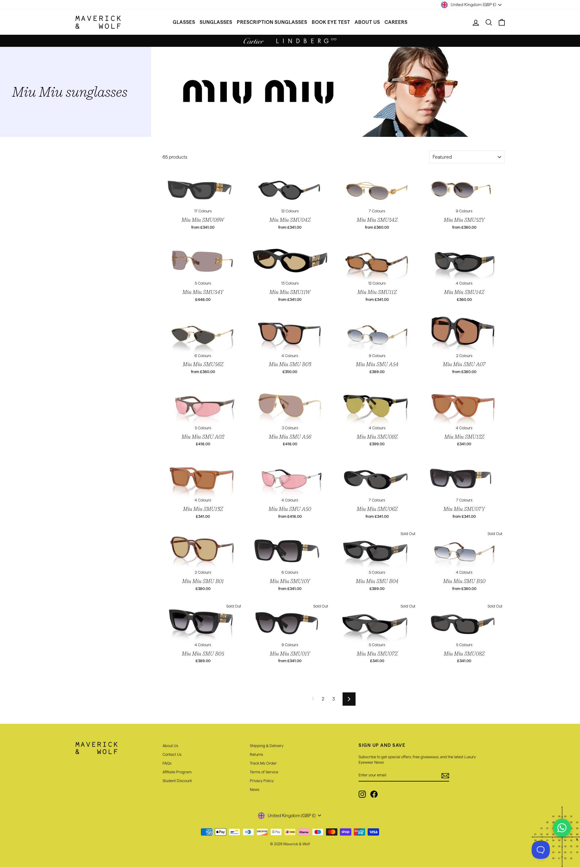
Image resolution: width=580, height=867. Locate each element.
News (254, 789)
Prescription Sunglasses (272, 22)
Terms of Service (264, 772)
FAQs (167, 763)
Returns (256, 754)
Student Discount (177, 780)
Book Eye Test (331, 22)
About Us (367, 22)
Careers (396, 22)
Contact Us (172, 754)
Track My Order (263, 763)
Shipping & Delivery (266, 745)
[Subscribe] (445, 775)
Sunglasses (216, 22)
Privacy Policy (262, 780)
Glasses (184, 22)
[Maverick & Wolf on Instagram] (362, 794)
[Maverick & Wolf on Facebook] (374, 794)
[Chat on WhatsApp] (562, 828)
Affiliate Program (177, 772)
